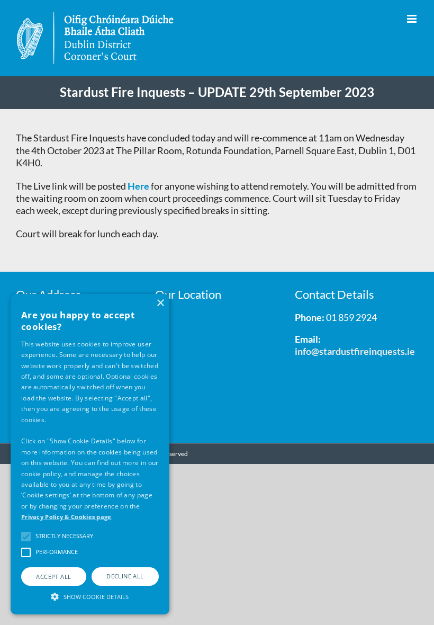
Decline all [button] (124, 576)
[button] (90, 596)
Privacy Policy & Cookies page (66, 517)
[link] (139, 186)
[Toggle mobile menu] (412, 18)
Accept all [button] (53, 577)
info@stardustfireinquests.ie (355, 351)
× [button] (160, 303)
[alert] (90, 454)
